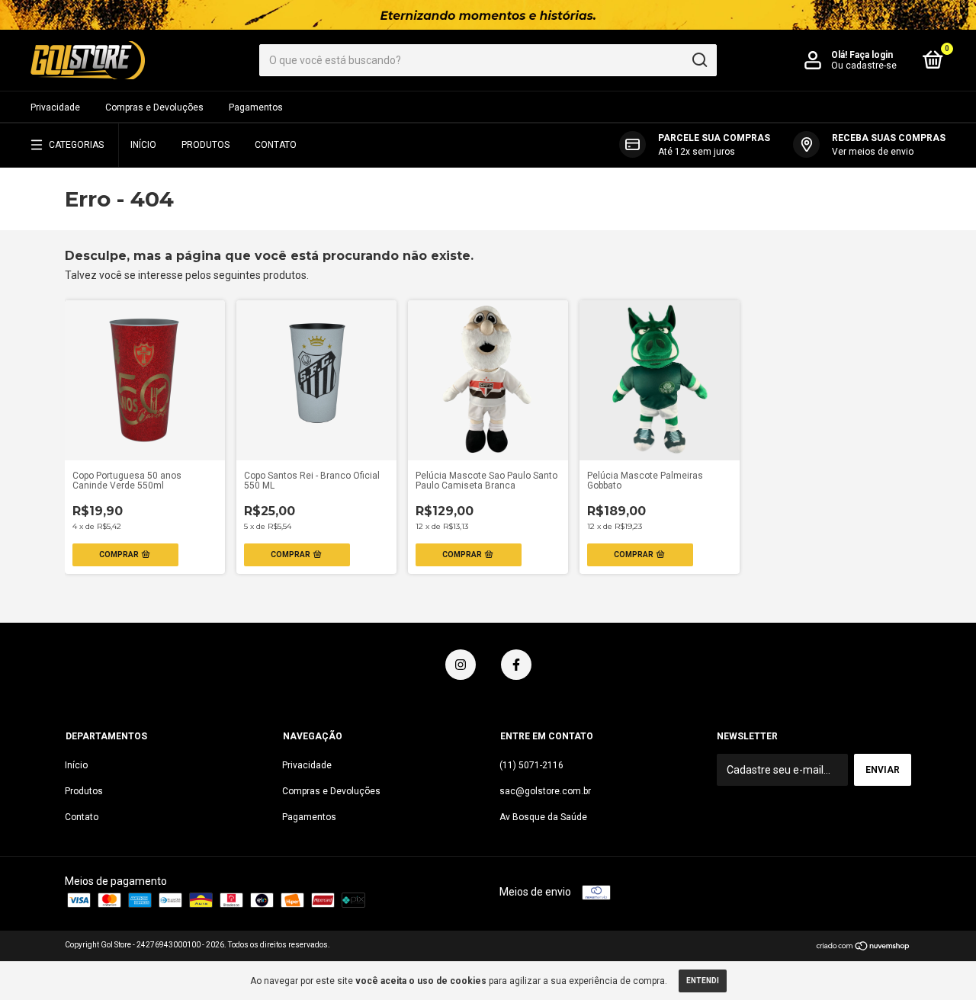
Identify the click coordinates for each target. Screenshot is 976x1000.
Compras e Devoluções (154, 107)
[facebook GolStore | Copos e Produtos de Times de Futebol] (516, 664)
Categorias (76, 144)
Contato (276, 144)
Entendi (702, 980)
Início (143, 144)
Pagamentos (256, 107)
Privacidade (55, 107)
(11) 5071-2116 (531, 765)
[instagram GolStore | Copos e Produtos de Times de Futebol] (460, 664)
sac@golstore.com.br (545, 791)
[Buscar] (698, 60)
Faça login (871, 55)
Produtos (205, 144)
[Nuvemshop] (863, 947)
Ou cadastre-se (864, 65)
